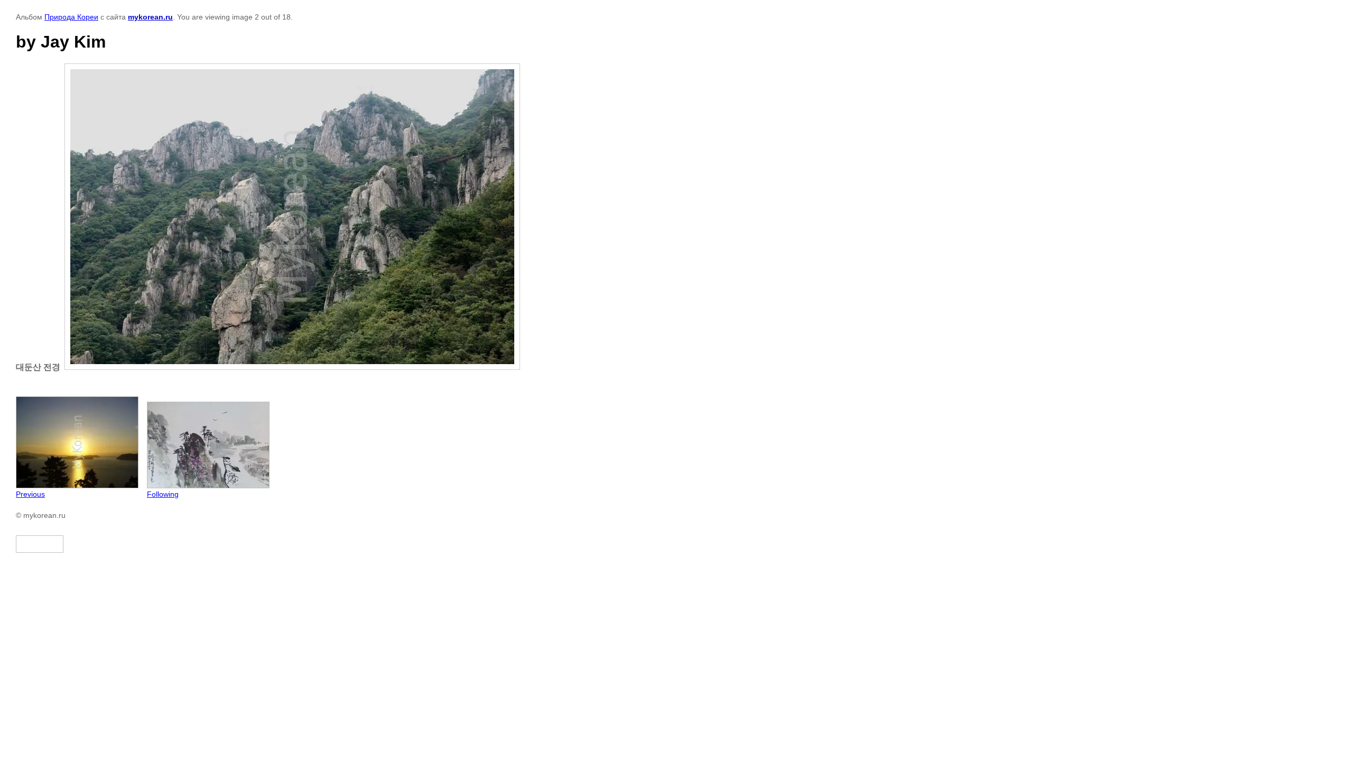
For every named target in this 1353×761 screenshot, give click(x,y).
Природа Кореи (71, 17)
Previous (30, 494)
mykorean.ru (150, 17)
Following (163, 494)
